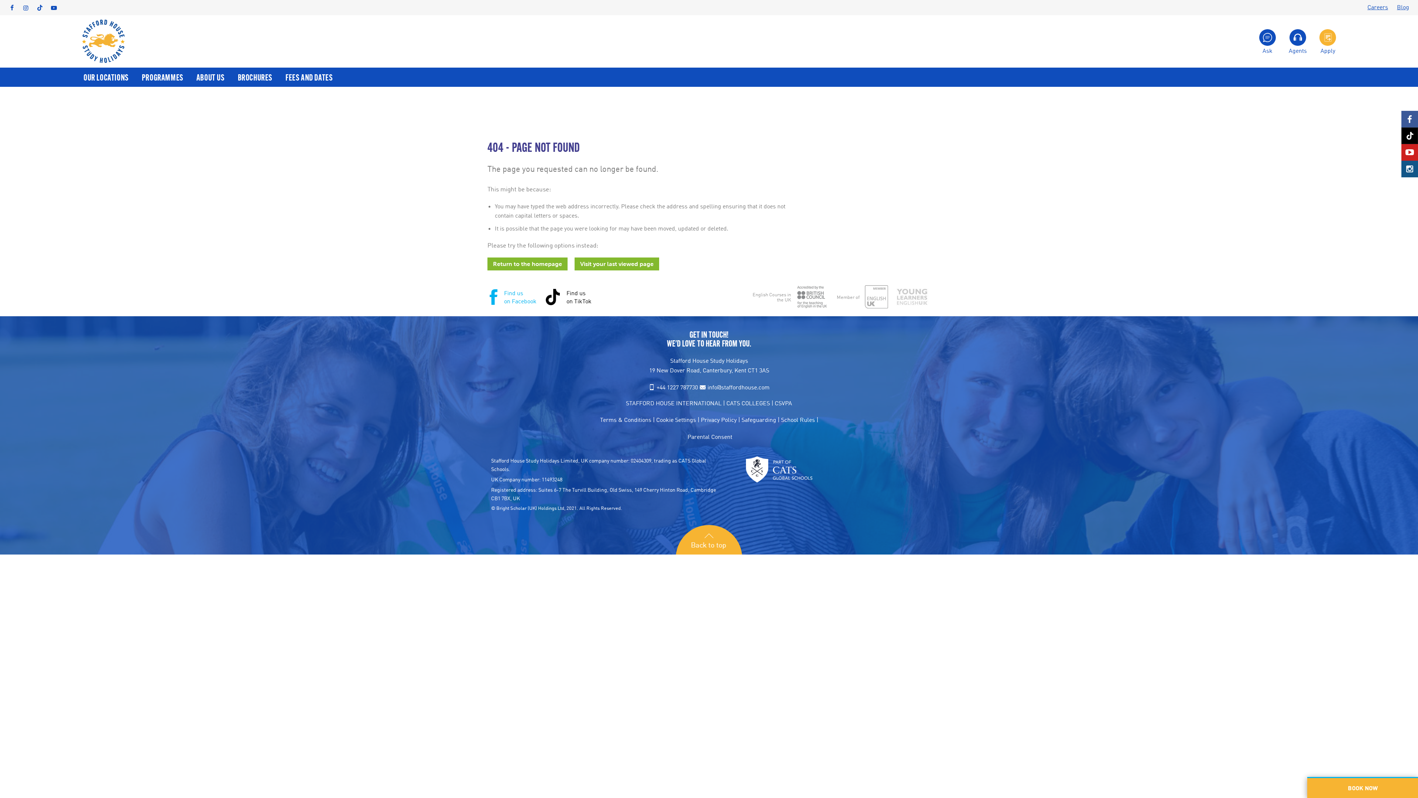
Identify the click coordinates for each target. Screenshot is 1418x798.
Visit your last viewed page (617, 264)
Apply (1328, 50)
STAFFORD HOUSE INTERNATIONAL (674, 403)
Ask (1268, 50)
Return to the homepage (527, 264)
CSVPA (783, 403)
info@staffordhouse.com (739, 387)
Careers (1377, 7)
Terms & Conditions (625, 419)
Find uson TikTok (579, 297)
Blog (1403, 7)
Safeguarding (758, 419)
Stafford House (103, 41)
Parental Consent (710, 436)
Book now (1363, 787)
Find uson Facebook (520, 297)
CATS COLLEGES (748, 403)
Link (1409, 119)
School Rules (798, 419)
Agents (1298, 50)
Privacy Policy (719, 419)
